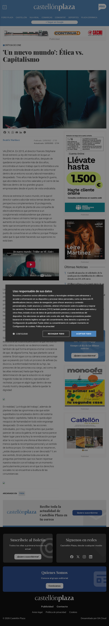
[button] (20, 333)
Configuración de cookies (24, 326)
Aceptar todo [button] (83, 333)
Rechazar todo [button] (56, 333)
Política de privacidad (45, 326)
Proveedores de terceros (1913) (39, 309)
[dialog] (54, 313)
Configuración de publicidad (25, 323)
